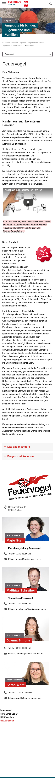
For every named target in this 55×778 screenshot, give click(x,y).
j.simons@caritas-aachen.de (29, 653)
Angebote (22, 43)
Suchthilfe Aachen (9, 43)
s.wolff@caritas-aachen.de (28, 698)
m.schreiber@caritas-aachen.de (31, 609)
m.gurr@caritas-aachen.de (28, 559)
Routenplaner (7, 720)
